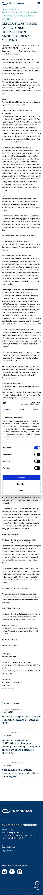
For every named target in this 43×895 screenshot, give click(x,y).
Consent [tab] (7, 409)
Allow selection (21, 484)
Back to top (37, 888)
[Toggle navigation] (38, 3)
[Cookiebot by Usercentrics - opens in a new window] (30, 403)
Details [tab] (21, 409)
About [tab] (35, 409)
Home (4, 9)
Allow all (21, 477)
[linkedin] (19, 873)
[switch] (37, 454)
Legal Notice (7, 850)
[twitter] (12, 873)
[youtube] (4, 873)
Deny (21, 490)
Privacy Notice (8, 846)
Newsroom (14, 9)
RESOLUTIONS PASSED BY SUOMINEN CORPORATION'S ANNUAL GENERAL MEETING (19, 15)
